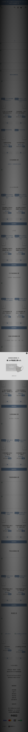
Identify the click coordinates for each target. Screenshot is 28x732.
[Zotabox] (27, 379)
